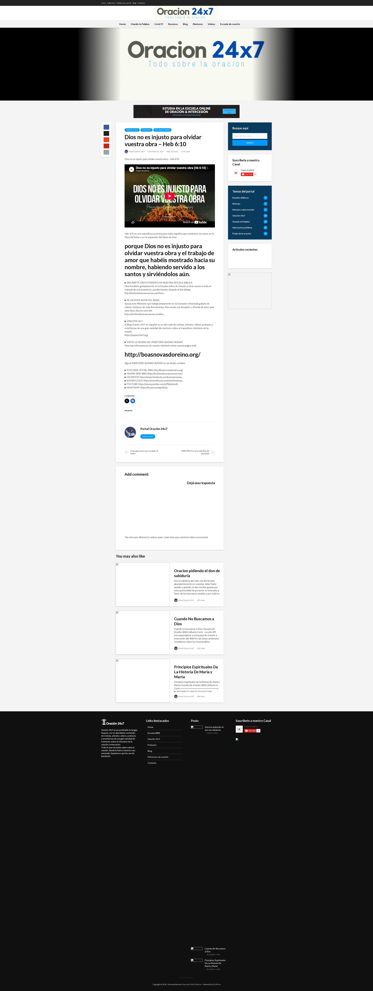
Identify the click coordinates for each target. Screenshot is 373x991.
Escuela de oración (230, 24)
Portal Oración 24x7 (136, 151)
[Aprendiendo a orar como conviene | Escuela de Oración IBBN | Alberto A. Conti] (236, 288)
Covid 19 (158, 24)
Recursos (173, 24)
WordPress (216, 984)
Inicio (104, 3)
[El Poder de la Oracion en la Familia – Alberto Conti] (236, 258)
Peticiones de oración (158, 757)
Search (249, 143)
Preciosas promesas (162, 130)
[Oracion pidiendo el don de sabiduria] (143, 584)
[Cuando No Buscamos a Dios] (143, 632)
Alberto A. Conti (132, 130)
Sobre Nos (111, 3)
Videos (211, 24)
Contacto (141, 3)
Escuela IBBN (154, 733)
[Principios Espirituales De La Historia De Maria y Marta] (143, 680)
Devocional (146, 130)
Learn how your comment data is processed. (186, 537)
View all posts (147, 436)
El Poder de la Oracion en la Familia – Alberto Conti (256, 259)
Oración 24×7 (154, 739)
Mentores (198, 24)
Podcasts (152, 745)
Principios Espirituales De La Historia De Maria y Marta (196, 672)
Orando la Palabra (140, 24)
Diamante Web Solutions (192, 984)
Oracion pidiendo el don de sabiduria (197, 573)
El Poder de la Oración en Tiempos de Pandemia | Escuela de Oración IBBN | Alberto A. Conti (256, 273)
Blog (134, 3)
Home (122, 24)
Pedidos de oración (123, 3)
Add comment (172, 151)
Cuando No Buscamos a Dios (194, 621)
